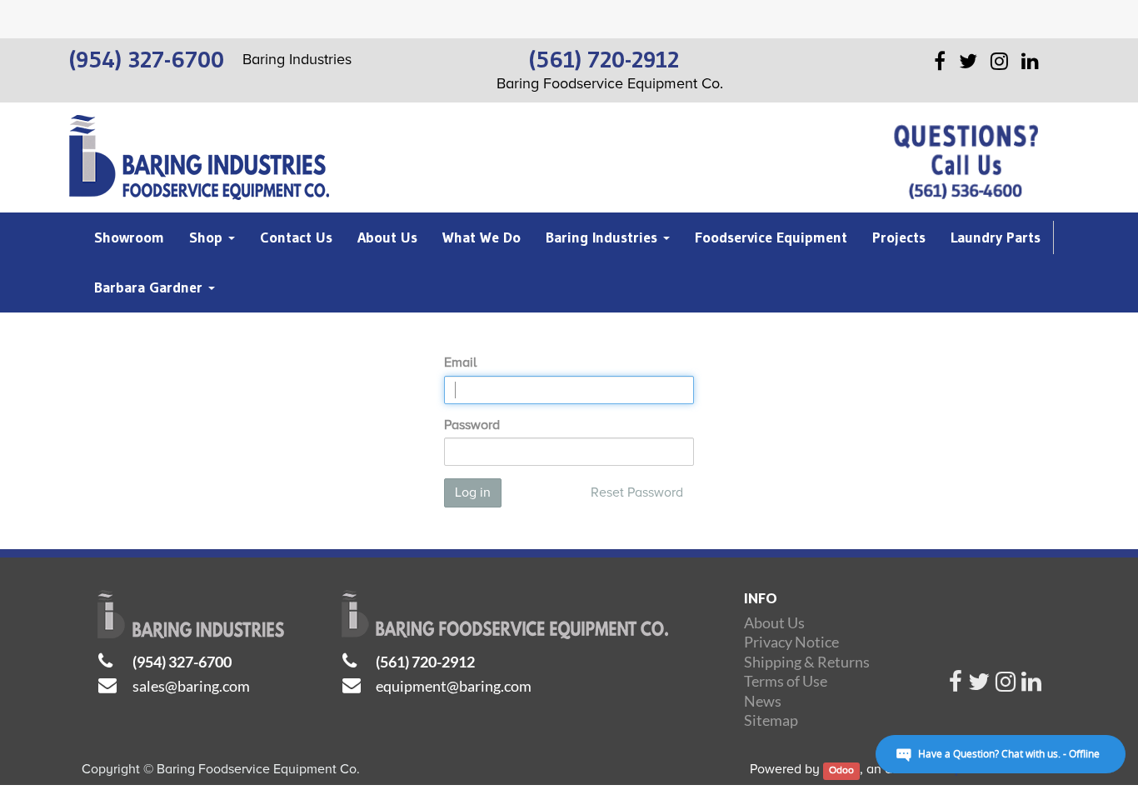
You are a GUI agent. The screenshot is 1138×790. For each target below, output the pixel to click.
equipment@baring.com (454, 686)
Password (472, 425)
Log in (473, 492)
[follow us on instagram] (1006, 686)
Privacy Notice (791, 641)
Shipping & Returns (807, 661)
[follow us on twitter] (979, 686)
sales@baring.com (191, 686)
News (762, 701)
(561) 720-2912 (425, 661)
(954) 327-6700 (182, 661)
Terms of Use (785, 681)
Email (460, 362)
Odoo (841, 770)
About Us (774, 622)
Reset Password (637, 492)
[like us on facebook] (955, 686)
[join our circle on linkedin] (1031, 686)
